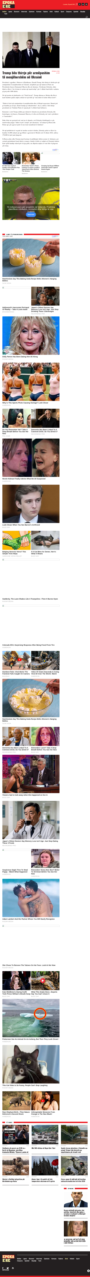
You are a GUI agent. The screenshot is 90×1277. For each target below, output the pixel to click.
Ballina (4, 11)
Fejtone (45, 11)
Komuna (38, 11)
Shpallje (82, 11)
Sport (62, 11)
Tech (5, 14)
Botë (51, 11)
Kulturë (56, 11)
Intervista (24, 11)
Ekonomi (16, 11)
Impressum (5, 1270)
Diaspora (69, 11)
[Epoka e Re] (8, 7)
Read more (31, 214)
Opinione (31, 11)
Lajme (10, 11)
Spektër (75, 11)
